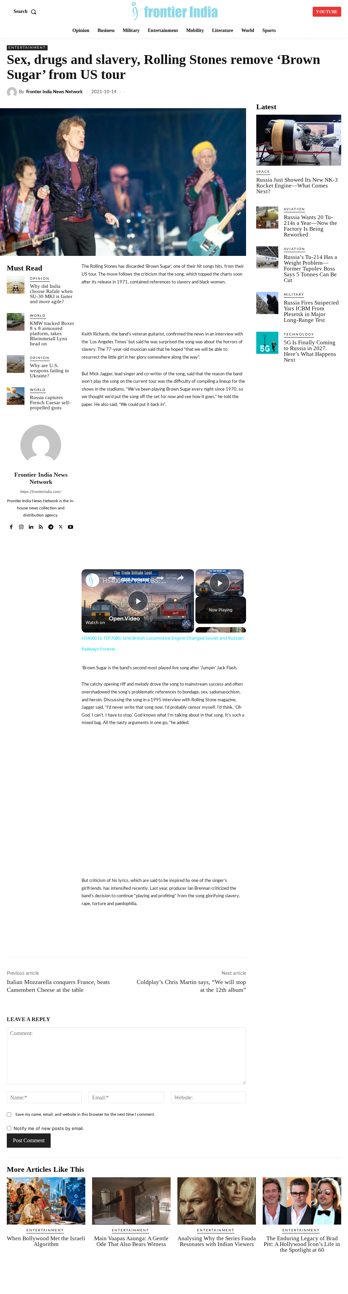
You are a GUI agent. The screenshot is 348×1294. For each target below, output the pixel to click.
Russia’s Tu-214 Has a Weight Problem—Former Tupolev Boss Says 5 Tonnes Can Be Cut (310, 268)
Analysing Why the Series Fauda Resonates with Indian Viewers (216, 1241)
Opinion (40, 278)
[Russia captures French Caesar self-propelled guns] (15, 396)
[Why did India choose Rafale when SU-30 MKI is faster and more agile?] (15, 285)
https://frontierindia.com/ (41, 492)
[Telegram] (254, 92)
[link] (92, 580)
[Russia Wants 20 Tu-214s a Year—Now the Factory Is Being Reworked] (267, 218)
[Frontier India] (175, 11)
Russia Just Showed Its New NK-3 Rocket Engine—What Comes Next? (297, 186)
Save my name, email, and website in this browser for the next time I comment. (85, 1114)
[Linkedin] (223, 92)
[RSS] (41, 525)
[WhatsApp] (238, 92)
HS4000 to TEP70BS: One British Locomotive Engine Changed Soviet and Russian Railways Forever (137, 580)
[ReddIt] (285, 92)
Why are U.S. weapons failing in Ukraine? (49, 370)
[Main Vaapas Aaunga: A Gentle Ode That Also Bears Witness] (131, 1201)
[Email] (301, 92)
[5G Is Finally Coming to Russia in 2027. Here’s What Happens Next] (267, 343)
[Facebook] (191, 92)
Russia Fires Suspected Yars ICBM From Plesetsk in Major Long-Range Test (311, 311)
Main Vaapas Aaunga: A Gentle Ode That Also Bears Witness (131, 1241)
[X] (207, 92)
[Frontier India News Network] (13, 92)
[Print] (317, 92)
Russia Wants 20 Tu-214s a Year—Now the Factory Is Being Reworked (310, 226)
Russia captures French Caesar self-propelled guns (50, 402)
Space (263, 172)
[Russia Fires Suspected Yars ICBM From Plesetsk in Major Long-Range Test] (267, 303)
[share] (180, 577)
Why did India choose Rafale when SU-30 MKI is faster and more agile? (51, 293)
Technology (299, 334)
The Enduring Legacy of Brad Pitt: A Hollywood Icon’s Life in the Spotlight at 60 (302, 1244)
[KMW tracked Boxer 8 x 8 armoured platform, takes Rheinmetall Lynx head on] (15, 322)
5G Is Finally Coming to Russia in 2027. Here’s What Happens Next (310, 351)
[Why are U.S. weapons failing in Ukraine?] (15, 364)
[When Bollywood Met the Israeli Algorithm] (46, 1201)
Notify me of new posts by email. (49, 1128)
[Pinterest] (332, 92)
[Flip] (283, 936)
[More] (299, 936)
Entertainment (27, 47)
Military (294, 294)
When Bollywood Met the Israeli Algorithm (46, 1241)
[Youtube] (70, 525)
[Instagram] (21, 525)
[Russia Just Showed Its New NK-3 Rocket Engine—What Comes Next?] (298, 140)
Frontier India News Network (54, 92)
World (38, 315)
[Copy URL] (270, 92)
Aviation (294, 209)
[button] (26, 11)
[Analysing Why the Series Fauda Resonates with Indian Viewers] (216, 1201)
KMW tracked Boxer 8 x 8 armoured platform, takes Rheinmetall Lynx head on (52, 333)
